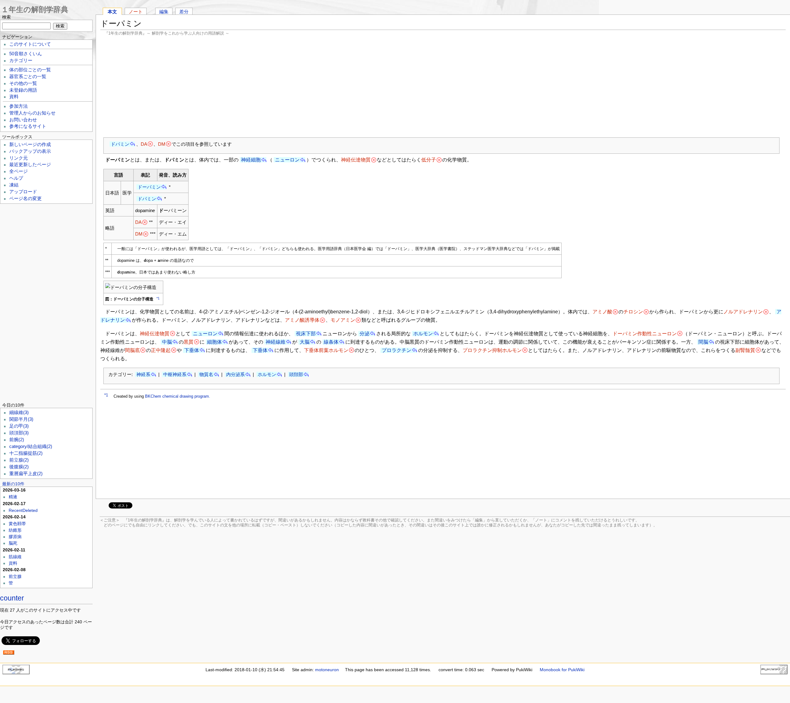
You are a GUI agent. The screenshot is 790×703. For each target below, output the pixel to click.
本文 (112, 11)
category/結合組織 (30, 446)
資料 (14, 96)
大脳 (305, 342)
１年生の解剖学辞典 (34, 9)
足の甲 (19, 426)
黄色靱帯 (17, 523)
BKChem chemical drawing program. (177, 396)
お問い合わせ (23, 119)
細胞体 (214, 342)
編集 (163, 11)
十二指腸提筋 (26, 453)
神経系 (143, 374)
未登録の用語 (23, 90)
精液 (13, 496)
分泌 (364, 333)
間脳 (703, 342)
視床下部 (306, 333)
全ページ (18, 171)
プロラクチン (396, 350)
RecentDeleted (23, 510)
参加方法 (18, 106)
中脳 (167, 342)
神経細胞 (251, 159)
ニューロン (287, 159)
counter (12, 598)
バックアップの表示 (30, 151)
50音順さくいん (25, 53)
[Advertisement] (443, 86)
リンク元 (18, 158)
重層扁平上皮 (26, 473)
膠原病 (15, 536)
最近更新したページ (30, 164)
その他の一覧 (23, 83)
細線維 (19, 412)
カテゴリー (20, 60)
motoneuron (327, 669)
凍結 (14, 184)
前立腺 (19, 460)
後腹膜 (19, 466)
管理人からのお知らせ (32, 113)
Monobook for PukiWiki (562, 669)
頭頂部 (19, 432)
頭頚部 (296, 374)
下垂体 (191, 350)
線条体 (331, 342)
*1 (158, 298)
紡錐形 (15, 530)
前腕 (16, 439)
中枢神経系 (174, 374)
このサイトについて (30, 44)
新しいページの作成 (30, 144)
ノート (136, 11)
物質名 (206, 374)
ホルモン (423, 333)
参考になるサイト (27, 126)
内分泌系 (235, 374)
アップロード (23, 191)
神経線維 (275, 342)
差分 (184, 11)
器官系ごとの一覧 (27, 76)
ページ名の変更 (25, 198)
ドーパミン (149, 187)
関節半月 (21, 419)
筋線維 (15, 556)
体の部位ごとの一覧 (30, 69)
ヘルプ (16, 178)
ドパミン (120, 144)
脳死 (13, 543)
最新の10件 (13, 483)
